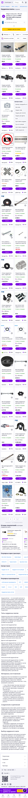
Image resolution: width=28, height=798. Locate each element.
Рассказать (21, 790)
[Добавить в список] (12, 51)
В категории (8, 2)
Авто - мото (15, 6)
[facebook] (5, 784)
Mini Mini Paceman (6, 557)
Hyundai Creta (23, 562)
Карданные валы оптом (8, 592)
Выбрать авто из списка (14, 29)
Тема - (7, 770)
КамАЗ (3, 587)
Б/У (18, 38)
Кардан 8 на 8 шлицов (18, 569)
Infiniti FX (4, 562)
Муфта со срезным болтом (8, 574)
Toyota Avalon (13, 562)
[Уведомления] (26, 2)
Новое (24, 38)
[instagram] (8, 784)
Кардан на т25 (5, 569)
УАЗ (16, 587)
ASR (21, 587)
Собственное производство (9, 582)
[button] (7, 64)
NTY (20, 582)
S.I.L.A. (10, 587)
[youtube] (2, 784)
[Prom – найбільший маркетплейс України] (2, 2)
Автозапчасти (23, 6)
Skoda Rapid (18, 557)
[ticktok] (10, 784)
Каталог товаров (5, 6)
